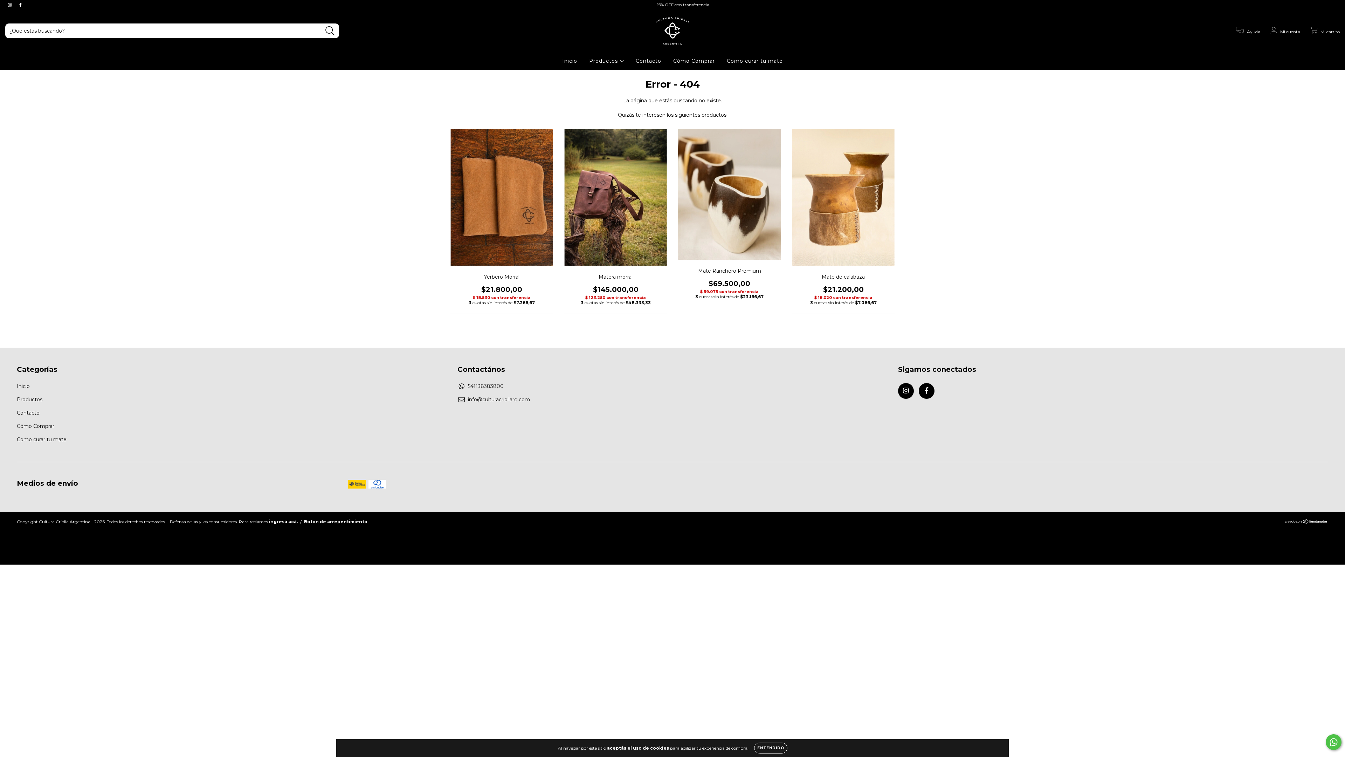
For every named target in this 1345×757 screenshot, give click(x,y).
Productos (604, 61)
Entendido (770, 748)
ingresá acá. (283, 521)
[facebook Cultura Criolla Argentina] (20, 5)
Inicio (569, 61)
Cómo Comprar (694, 61)
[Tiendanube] (1306, 522)
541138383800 (486, 386)
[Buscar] (330, 31)
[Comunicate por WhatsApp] (1333, 742)
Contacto (648, 61)
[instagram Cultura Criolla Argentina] (10, 5)
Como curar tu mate (755, 61)
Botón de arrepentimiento (335, 521)
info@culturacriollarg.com (499, 399)
